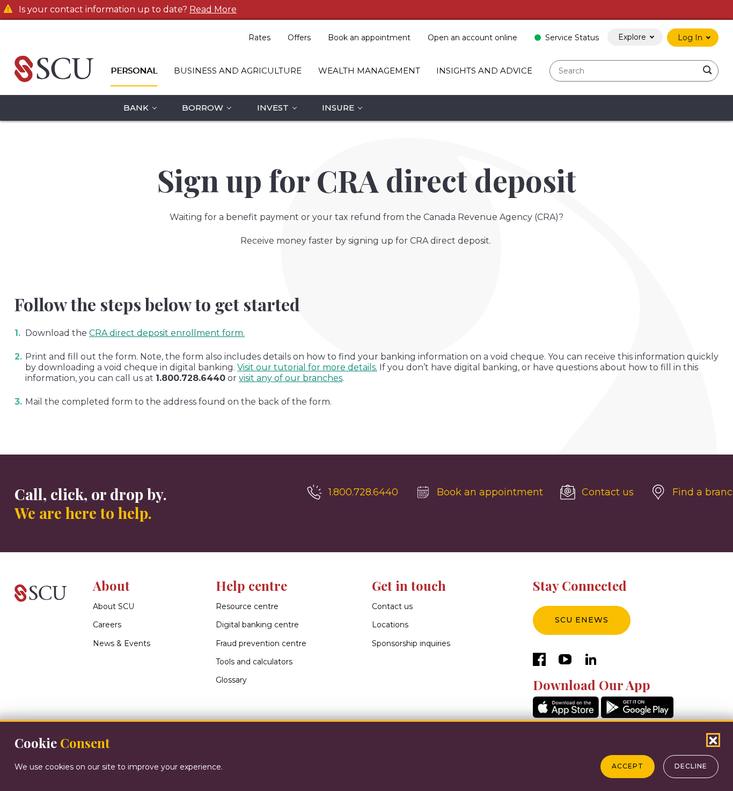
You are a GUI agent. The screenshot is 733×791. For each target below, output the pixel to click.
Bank (136, 107)
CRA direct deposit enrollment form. (167, 333)
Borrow (202, 107)
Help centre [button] (251, 585)
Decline (691, 766)
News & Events (121, 643)
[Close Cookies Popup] (713, 740)
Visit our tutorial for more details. (307, 367)
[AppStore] (566, 715)
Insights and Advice (484, 70)
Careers (107, 624)
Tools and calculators (254, 662)
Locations (390, 624)
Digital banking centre (257, 624)
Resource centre (247, 606)
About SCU (113, 606)
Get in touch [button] (409, 585)
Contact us (392, 606)
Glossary (231, 680)
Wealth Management (369, 70)
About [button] (111, 585)
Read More (213, 9)
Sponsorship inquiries (411, 643)
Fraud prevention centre (261, 643)
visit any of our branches (290, 378)
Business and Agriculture (238, 70)
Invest (273, 107)
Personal (134, 70)
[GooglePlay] (637, 715)
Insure (338, 107)
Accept (627, 766)
